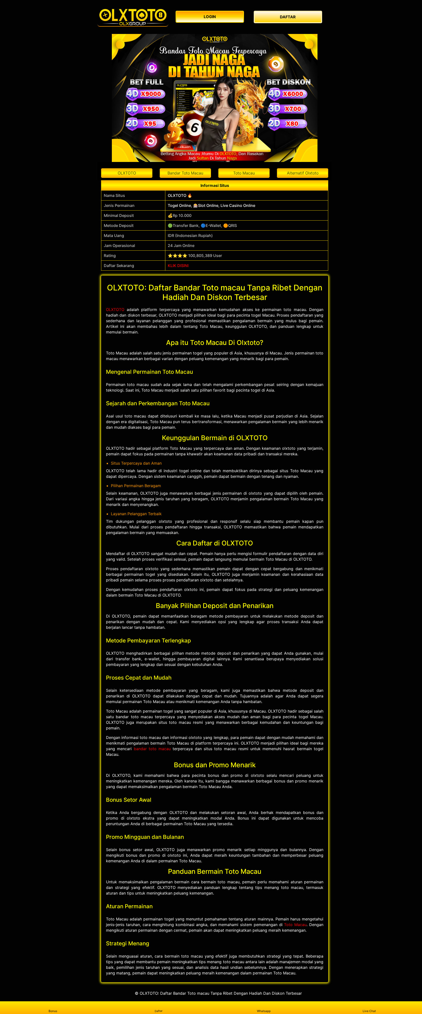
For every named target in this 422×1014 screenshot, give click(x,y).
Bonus (53, 1011)
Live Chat (369, 1011)
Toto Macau (295, 924)
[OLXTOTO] (132, 17)
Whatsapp (264, 1011)
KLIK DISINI (178, 265)
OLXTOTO (115, 309)
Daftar (158, 1011)
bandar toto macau (152, 748)
